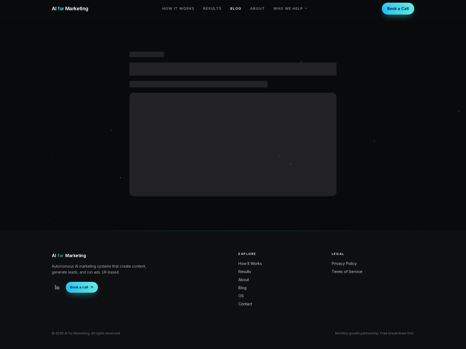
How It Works (178, 8)
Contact (245, 304)
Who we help (288, 8)
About (257, 8)
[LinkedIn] (57, 287)
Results (212, 8)
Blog (236, 8)
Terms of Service (347, 271)
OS (241, 295)
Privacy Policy (344, 263)
